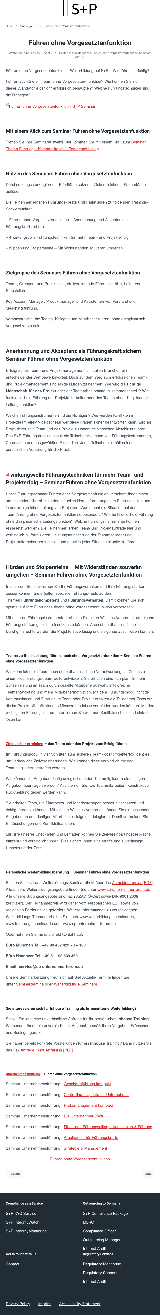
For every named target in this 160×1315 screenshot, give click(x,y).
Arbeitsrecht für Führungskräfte (91, 1137)
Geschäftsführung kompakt (87, 1083)
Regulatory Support (100, 1272)
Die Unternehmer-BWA (83, 1116)
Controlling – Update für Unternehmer (96, 1094)
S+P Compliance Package (105, 1213)
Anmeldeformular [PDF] (132, 882)
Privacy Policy (18, 1303)
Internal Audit (94, 1281)
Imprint (44, 1303)
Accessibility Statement (79, 1303)
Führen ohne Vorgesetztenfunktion (115, 53)
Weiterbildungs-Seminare (75, 984)
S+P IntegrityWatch (22, 1222)
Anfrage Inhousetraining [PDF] (47, 1050)
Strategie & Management (85, 1148)
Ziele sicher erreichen (24, 744)
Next (148, 1174)
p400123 (29, 53)
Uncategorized (28, 26)
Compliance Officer (99, 1231)
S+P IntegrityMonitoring (26, 1231)
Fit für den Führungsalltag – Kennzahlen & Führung (108, 1126)
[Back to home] (80, 8)
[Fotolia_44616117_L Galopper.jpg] (50, 105)
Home (9, 26)
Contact (12, 1264)
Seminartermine (30, 984)
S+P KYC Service (21, 1213)
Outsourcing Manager (102, 1239)
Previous (15, 1174)
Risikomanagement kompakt (88, 1105)
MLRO (88, 1222)
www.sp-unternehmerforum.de (124, 889)
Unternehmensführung (23, 1074)
